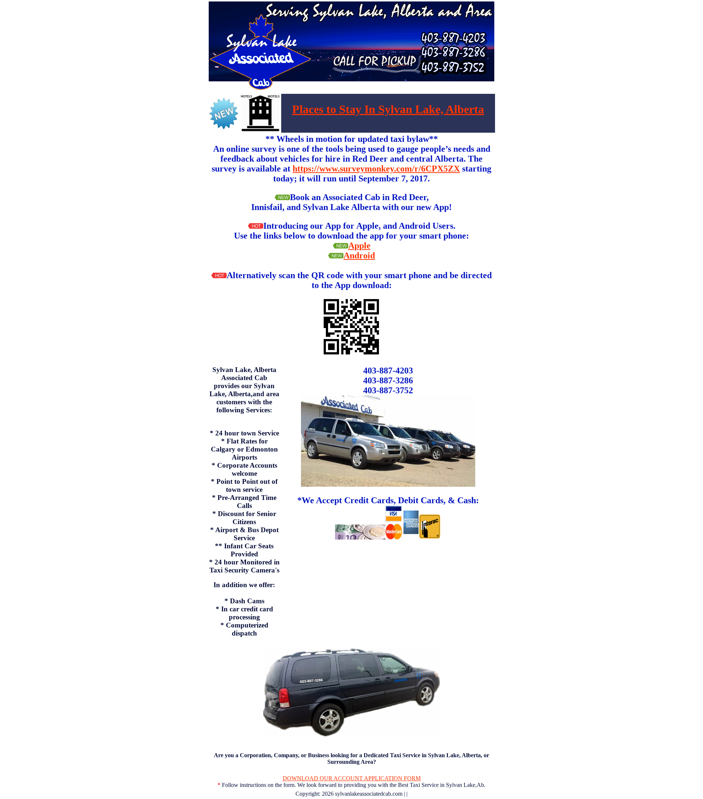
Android (359, 255)
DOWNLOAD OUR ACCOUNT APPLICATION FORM (352, 778)
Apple (359, 245)
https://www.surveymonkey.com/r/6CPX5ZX (376, 168)
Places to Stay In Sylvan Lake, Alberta (388, 109)
